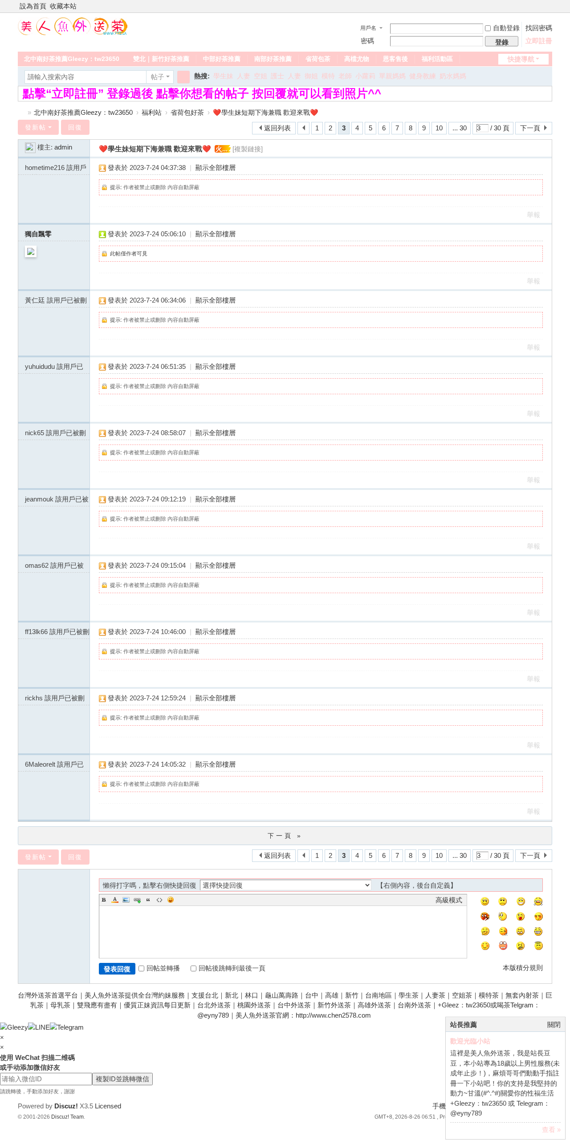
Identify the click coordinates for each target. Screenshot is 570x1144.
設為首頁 (33, 6)
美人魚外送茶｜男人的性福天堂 (21, 112)
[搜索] (183, 77)
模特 (328, 76)
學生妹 (223, 76)
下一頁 (530, 128)
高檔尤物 (356, 58)
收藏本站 (63, 6)
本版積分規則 (523, 967)
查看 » (551, 1129)
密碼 (367, 40)
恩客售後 (395, 58)
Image (126, 899)
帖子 (157, 77)
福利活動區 (437, 58)
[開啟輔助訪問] (539, 6)
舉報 (533, 214)
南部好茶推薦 (273, 58)
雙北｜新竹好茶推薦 (161, 58)
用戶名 (368, 28)
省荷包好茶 (187, 112)
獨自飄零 (38, 234)
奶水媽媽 (453, 76)
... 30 (459, 128)
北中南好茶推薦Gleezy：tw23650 (71, 58)
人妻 (243, 76)
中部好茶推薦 (221, 58)
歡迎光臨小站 (470, 1041)
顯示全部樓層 (215, 167)
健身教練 (422, 76)
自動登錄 (506, 28)
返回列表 (277, 128)
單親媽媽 (392, 76)
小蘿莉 (365, 76)
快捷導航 (521, 59)
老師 (345, 76)
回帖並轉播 (163, 968)
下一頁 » (285, 835)
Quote (148, 899)
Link (137, 899)
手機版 (442, 1106)
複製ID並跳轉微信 (122, 1079)
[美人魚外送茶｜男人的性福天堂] (72, 25)
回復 (75, 127)
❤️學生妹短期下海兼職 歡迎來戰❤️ (265, 112)
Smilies (170, 899)
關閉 (554, 1024)
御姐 (311, 76)
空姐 (260, 76)
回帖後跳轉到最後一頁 (232, 968)
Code (159, 899)
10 (439, 128)
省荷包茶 (317, 58)
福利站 (152, 112)
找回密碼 (538, 28)
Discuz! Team (67, 1117)
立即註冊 (538, 40)
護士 (277, 76)
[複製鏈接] (247, 149)
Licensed (108, 1106)
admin (63, 147)
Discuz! (66, 1106)
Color (114, 899)
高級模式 (449, 900)
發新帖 (35, 127)
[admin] (30, 147)
